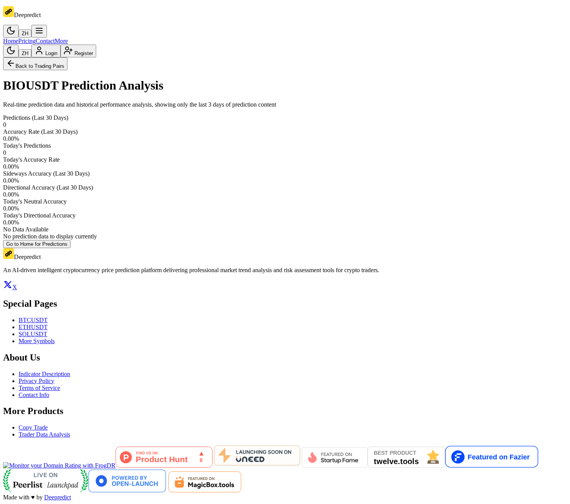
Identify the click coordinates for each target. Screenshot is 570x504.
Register (83, 53)
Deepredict (57, 497)
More (61, 41)
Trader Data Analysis (44, 434)
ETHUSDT (33, 327)
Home (10, 41)
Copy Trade (33, 427)
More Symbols (37, 341)
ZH (25, 33)
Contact (45, 41)
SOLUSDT (33, 334)
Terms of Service (39, 388)
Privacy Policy (36, 381)
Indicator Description (44, 374)
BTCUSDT (33, 320)
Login (51, 53)
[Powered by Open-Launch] (127, 490)
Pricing (27, 41)
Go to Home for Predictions (36, 244)
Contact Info (34, 395)
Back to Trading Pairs (40, 66)
